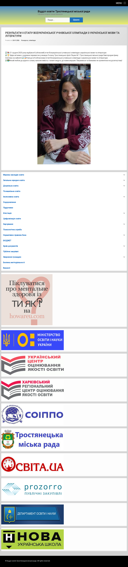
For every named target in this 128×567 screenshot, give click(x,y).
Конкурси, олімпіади (28, 40)
